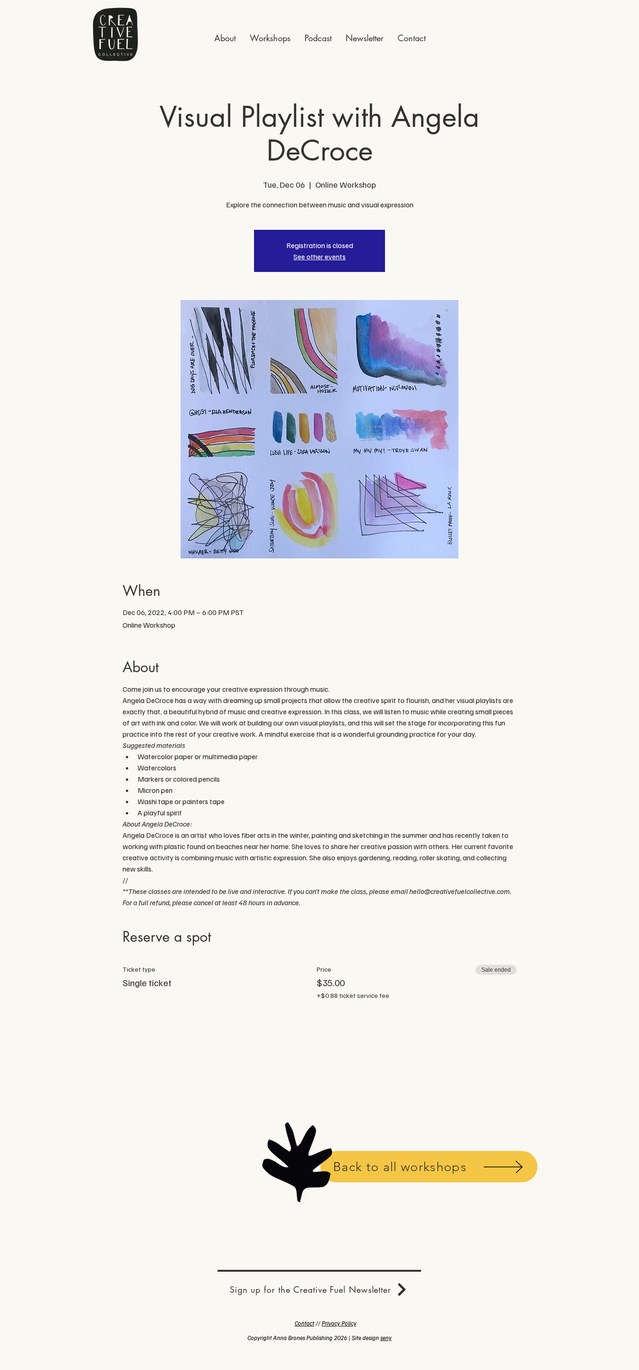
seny (386, 1337)
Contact (304, 1323)
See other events (319, 256)
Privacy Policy (339, 1323)
